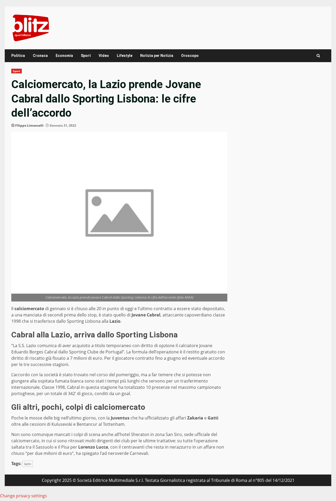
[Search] (318, 56)
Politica (18, 55)
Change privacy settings (23, 496)
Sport (86, 55)
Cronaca (40, 55)
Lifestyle (124, 55)
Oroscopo (190, 55)
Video (104, 55)
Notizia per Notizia (156, 55)
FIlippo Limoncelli (29, 125)
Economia (64, 55)
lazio (27, 463)
